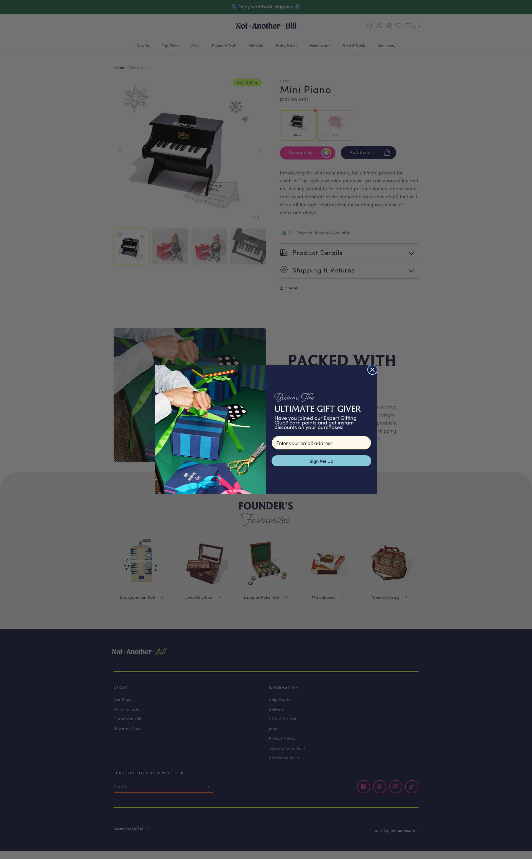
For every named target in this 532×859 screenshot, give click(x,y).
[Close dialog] (372, 369)
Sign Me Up (321, 461)
